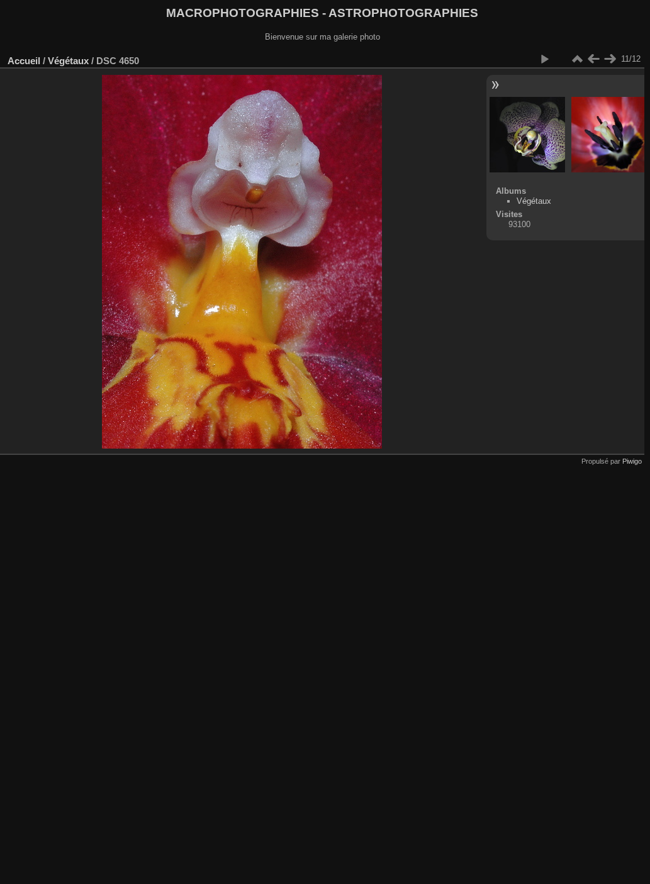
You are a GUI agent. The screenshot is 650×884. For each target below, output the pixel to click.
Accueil (24, 60)
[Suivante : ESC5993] (610, 59)
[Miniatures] (577, 59)
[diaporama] (544, 59)
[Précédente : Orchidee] (593, 59)
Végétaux (68, 60)
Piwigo (632, 461)
